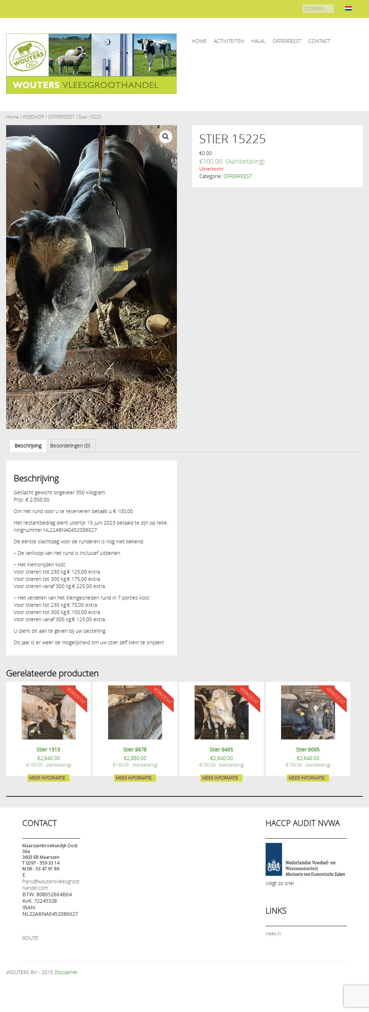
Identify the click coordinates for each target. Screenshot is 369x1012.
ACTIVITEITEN (229, 40)
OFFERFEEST (287, 40)
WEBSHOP (33, 117)
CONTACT (319, 40)
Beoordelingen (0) (70, 445)
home (199, 40)
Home (12, 117)
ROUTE (30, 937)
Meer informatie (47, 778)
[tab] (28, 445)
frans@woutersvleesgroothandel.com (51, 884)
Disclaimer (66, 972)
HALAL (258, 40)
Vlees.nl (273, 933)
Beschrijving (28, 445)
